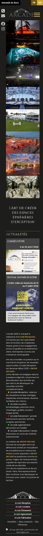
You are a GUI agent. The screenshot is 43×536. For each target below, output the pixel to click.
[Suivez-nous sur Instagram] (3, 29)
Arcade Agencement (20, 425)
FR (34, 2)
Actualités (12, 521)
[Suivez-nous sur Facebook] (3, 24)
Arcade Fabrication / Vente (23, 431)
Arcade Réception (19, 392)
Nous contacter (26, 521)
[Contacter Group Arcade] (3, 16)
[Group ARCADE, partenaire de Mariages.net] (23, 532)
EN (40, 2)
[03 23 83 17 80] (3, 11)
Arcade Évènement (19, 416)
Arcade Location (18, 404)
